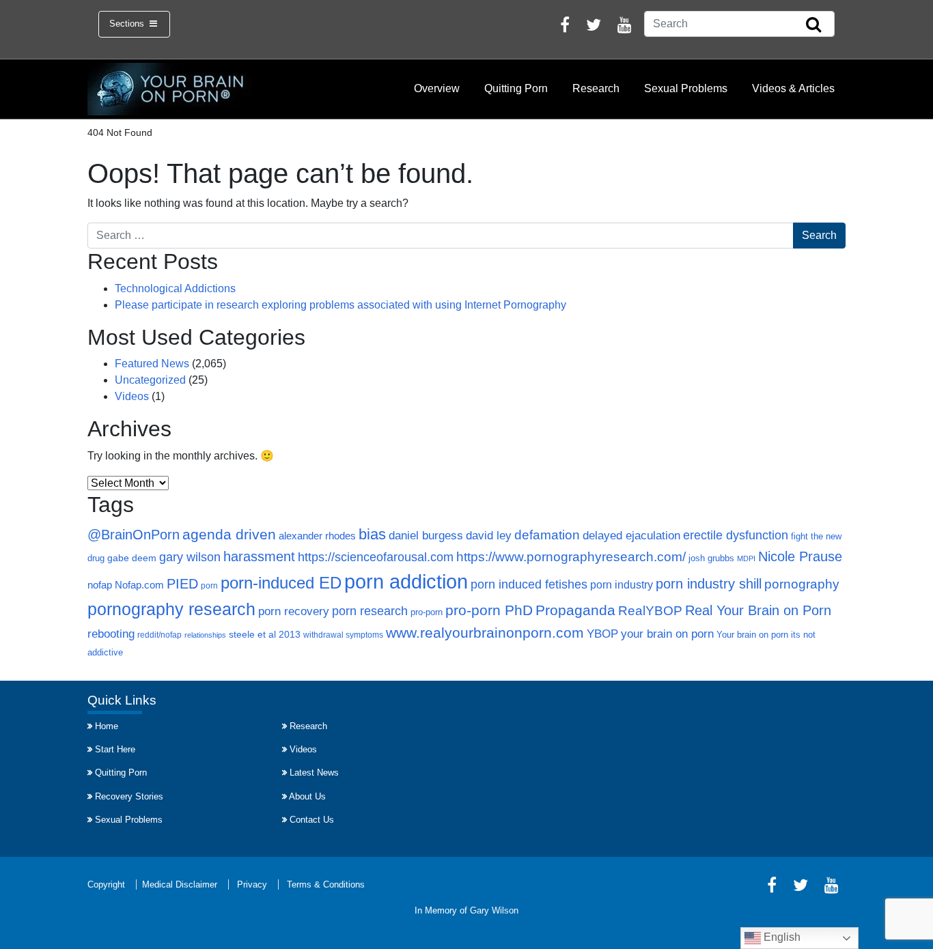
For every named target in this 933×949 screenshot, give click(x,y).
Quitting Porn (516, 88)
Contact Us (312, 820)
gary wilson (190, 557)
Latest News (314, 772)
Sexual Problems (685, 88)
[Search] (813, 25)
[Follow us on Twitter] (593, 27)
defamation (547, 534)
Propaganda (575, 610)
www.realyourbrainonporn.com (485, 632)
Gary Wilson (494, 910)
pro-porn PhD (489, 610)
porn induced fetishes (529, 584)
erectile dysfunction (735, 535)
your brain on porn (667, 633)
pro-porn (426, 612)
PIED (182, 583)
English (780, 937)
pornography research (171, 609)
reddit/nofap (159, 635)
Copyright (106, 884)
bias (372, 534)
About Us (307, 796)
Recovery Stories (129, 796)
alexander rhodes (317, 535)
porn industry (621, 584)
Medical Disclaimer (179, 884)
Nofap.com (139, 585)
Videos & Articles (793, 88)
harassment (259, 556)
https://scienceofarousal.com (376, 557)
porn (209, 586)
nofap (99, 585)
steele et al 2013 (265, 634)
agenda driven (229, 534)
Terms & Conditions (326, 884)
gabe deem (131, 558)
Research (595, 88)
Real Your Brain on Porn (758, 610)
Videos (132, 396)
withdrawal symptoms (343, 635)
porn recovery (293, 611)
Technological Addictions (175, 288)
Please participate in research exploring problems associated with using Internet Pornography (340, 305)
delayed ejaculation (631, 535)
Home (106, 726)
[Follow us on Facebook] (564, 27)
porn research (370, 611)
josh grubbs (711, 558)
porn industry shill (709, 583)
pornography (801, 584)
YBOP (602, 633)
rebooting (111, 633)
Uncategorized (150, 380)
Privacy (252, 884)
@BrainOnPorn (133, 534)
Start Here (115, 749)
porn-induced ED (281, 582)
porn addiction (406, 581)
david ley (489, 535)
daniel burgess (426, 535)
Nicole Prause (800, 556)
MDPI (746, 558)
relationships (205, 635)
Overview (437, 88)
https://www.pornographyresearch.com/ (571, 557)
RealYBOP (650, 611)
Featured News (152, 363)
